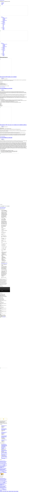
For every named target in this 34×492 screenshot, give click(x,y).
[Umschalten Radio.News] (11, 49)
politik (1, 467)
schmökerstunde (2, 487)
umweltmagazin (1, 472)
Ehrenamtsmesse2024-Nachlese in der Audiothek (8, 76)
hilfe (4, 463)
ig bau (6, 463)
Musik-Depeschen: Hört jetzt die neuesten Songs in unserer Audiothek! (4, 429)
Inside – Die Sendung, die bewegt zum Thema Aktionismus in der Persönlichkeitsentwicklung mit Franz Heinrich (4, 445)
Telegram (15, 491)
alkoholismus (3, 478)
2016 (3, 53)
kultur (2, 481)
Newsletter (4, 50)
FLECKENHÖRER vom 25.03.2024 (6, 88)
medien (0, 482)
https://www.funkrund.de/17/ (4, 263)
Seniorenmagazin (2, 470)
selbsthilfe (5, 487)
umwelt (5, 471)
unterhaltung (5, 472)
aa (0, 478)
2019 (3, 25)
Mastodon (17, 491)
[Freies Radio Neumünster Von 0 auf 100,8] (14, 15)
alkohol (1, 478)
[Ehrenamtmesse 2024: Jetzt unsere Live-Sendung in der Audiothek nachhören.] (6, 123)
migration (2, 482)
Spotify (7, 491)
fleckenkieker (1, 479)
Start (1, 16)
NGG (5, 466)
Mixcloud (12, 491)
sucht (1, 471)
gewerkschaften (1, 463)
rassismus (3, 467)
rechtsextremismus (2, 468)
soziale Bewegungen (5, 470)
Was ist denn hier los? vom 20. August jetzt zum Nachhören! (4, 433)
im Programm (3, 316)
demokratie (6, 461)
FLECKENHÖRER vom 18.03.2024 (6, 137)
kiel (0, 481)
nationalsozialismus (4, 465)
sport (0, 471)
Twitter (3, 491)
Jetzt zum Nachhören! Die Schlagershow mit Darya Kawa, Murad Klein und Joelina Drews (4, 436)
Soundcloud (10, 491)
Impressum (2, 3)
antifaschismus (1, 461)
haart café (3, 463)
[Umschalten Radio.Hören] (11, 43)
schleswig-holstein (2, 469)
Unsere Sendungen (5, 20)
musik (4, 464)
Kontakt (3, 29)
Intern (2, 4)
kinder (1, 481)
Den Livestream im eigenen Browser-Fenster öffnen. (3, 207)
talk (3, 471)
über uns (1, 490)
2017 (3, 26)
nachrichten (1, 465)
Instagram (5, 491)
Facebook (1, 491)
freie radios (5, 479)
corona (3, 461)
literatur (6, 481)
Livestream (4, 18)
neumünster (2, 466)
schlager (5, 468)
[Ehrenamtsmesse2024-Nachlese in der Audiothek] (6, 75)
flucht (3, 479)
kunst (3, 481)
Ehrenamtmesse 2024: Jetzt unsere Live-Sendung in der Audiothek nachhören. (13, 124)
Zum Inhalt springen (2, 0)
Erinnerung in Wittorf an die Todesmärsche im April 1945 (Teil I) (3, 448)
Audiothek (4, 45)
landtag (4, 481)
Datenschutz (2, 2)
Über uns (4, 22)
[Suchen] (0, 314)
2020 (3, 24)
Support (3, 28)
